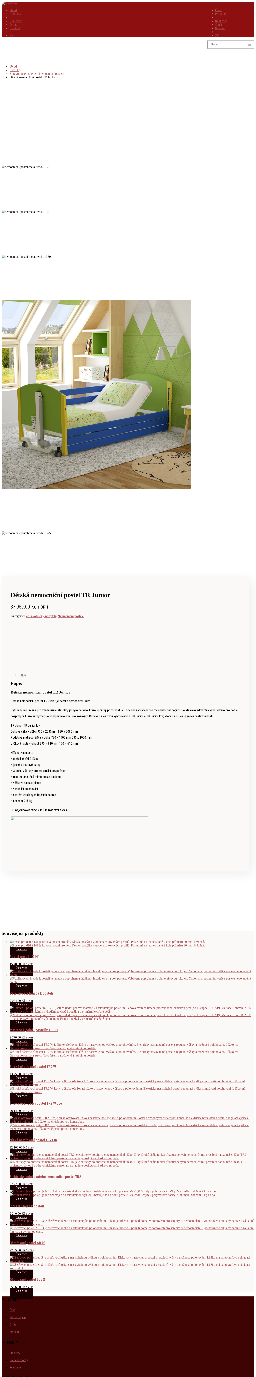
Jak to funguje (18, 1317)
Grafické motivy (19, 1360)
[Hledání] (249, 45)
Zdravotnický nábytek (41, 616)
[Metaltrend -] (10, 3)
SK (217, 35)
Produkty (221, 13)
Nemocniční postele (71, 616)
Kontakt (220, 28)
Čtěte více (21, 949)
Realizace (221, 21)
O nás (218, 24)
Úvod (218, 10)
